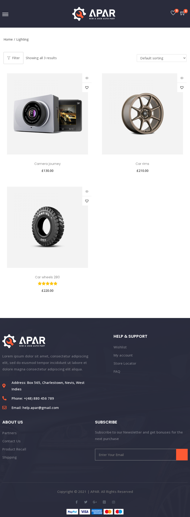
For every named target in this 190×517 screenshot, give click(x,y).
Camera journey (47, 163)
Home (8, 39)
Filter (16, 58)
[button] (87, 87)
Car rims (142, 163)
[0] (173, 13)
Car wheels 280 (47, 277)
